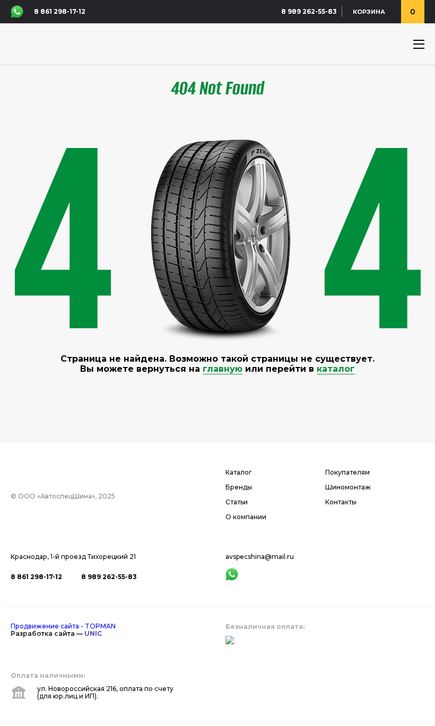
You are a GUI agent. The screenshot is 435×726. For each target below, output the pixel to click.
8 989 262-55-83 (309, 11)
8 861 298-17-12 (59, 11)
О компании (245, 517)
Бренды (238, 487)
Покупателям (347, 472)
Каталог (238, 472)
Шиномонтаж (348, 487)
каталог (336, 369)
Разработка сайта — (56, 633)
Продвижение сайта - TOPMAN (63, 626)
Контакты (340, 502)
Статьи (236, 502)
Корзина (369, 11)
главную (222, 369)
